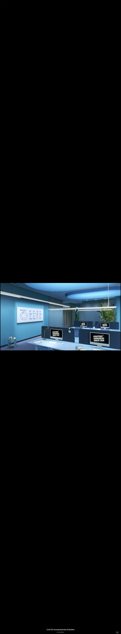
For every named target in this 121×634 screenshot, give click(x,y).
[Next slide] (118, 317)
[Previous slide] (2, 317)
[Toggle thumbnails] (117, 632)
